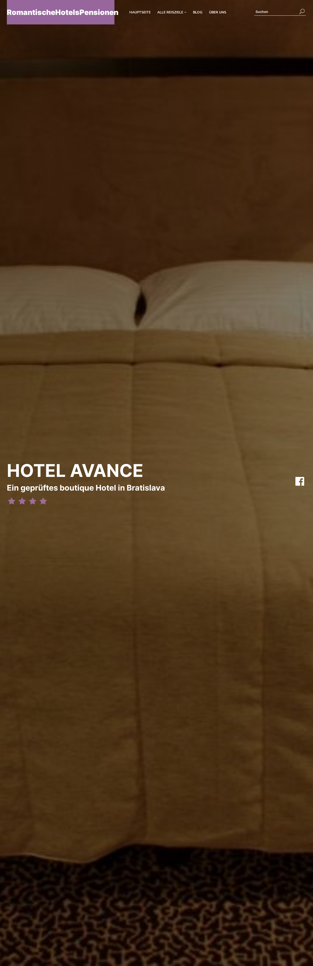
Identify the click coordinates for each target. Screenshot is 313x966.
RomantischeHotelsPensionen (60, 12)
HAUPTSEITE (140, 12)
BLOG (197, 12)
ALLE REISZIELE (170, 12)
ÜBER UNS (217, 12)
